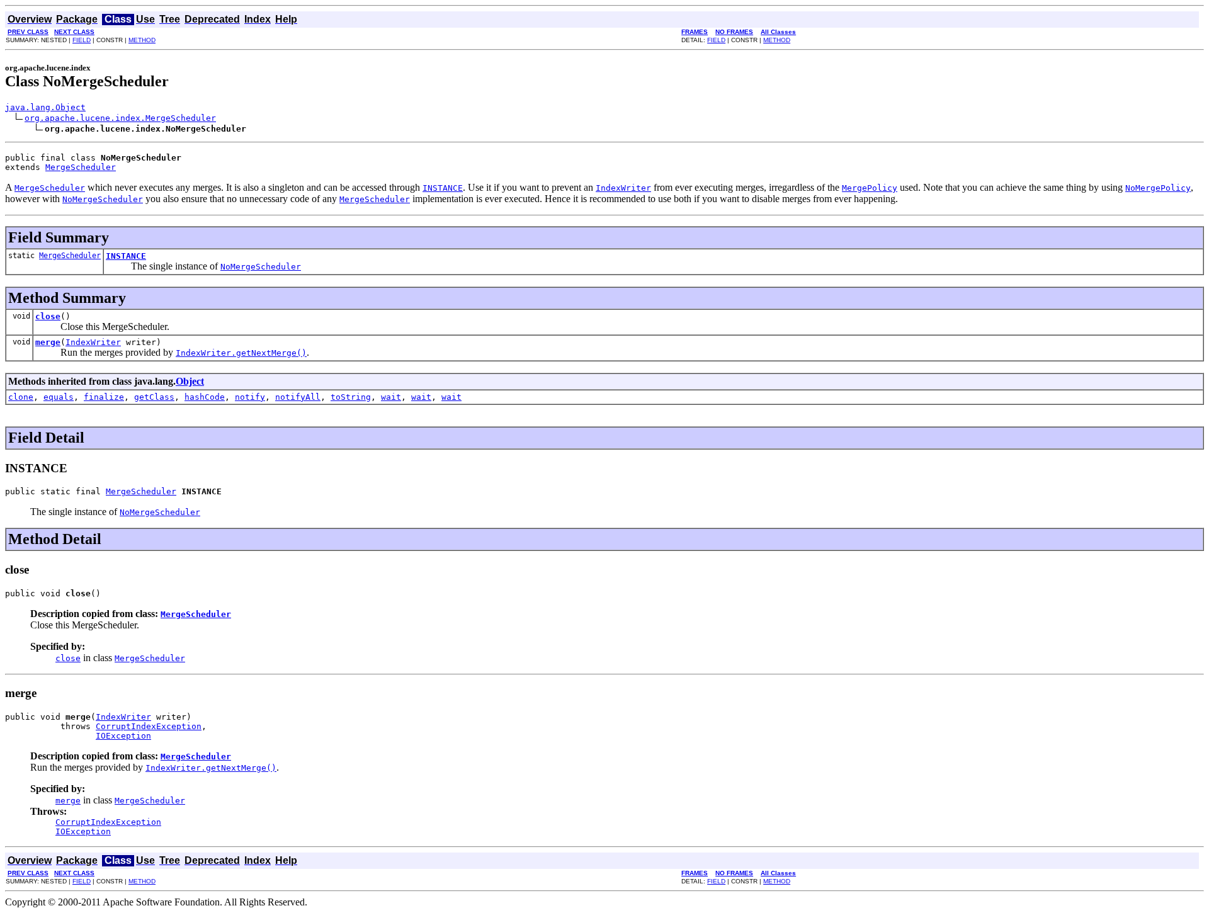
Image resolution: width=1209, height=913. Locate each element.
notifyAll (298, 397)
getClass (154, 397)
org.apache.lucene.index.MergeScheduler (120, 118)
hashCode (204, 397)
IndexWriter (93, 342)
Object (190, 381)
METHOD (142, 40)
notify (250, 397)
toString (351, 397)
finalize (104, 397)
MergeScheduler (80, 167)
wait (391, 397)
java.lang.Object (45, 107)
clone (20, 397)
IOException (123, 735)
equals (58, 397)
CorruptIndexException (149, 726)
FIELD (81, 40)
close (47, 316)
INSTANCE (126, 256)
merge (47, 342)
